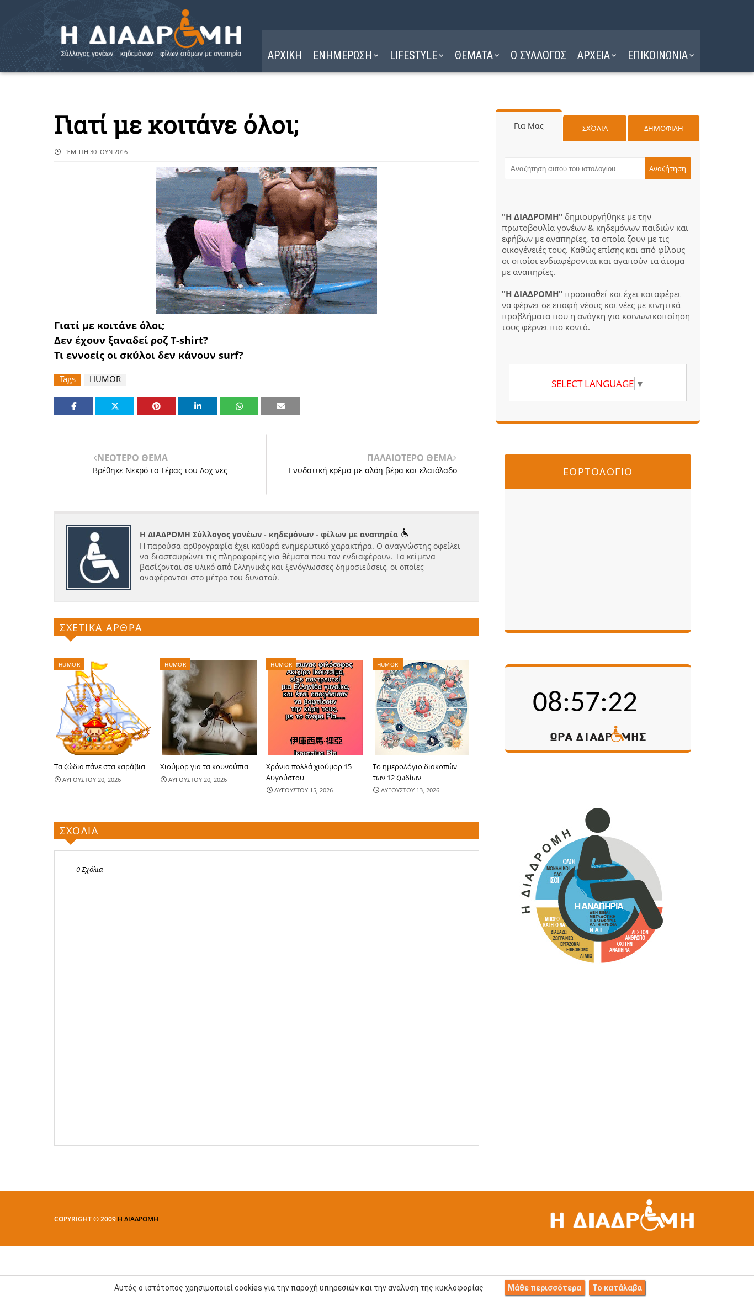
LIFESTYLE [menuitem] (413, 55)
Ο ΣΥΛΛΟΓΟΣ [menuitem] (538, 55)
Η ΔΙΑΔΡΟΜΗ (138, 1219)
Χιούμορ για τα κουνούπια (204, 766)
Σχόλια (595, 128)
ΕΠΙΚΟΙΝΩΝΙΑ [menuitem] (658, 55)
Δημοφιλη (663, 128)
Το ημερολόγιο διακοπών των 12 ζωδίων (415, 771)
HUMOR (105, 379)
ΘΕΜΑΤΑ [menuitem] (474, 55)
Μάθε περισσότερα (544, 1287)
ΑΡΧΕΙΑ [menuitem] (593, 55)
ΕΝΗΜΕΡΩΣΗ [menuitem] (342, 55)
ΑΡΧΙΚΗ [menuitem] (285, 55)
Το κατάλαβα (617, 1287)
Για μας (529, 125)
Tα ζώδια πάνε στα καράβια (99, 766)
